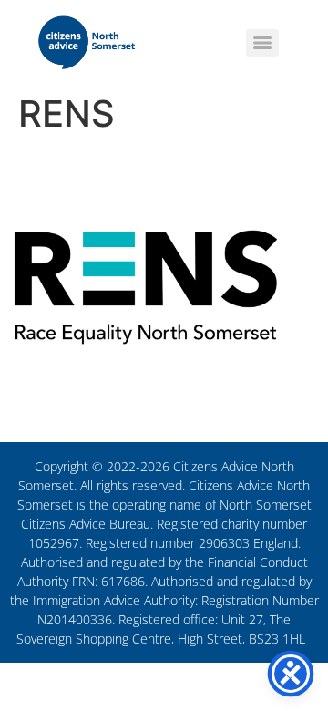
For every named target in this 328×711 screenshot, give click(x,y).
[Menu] (262, 43)
